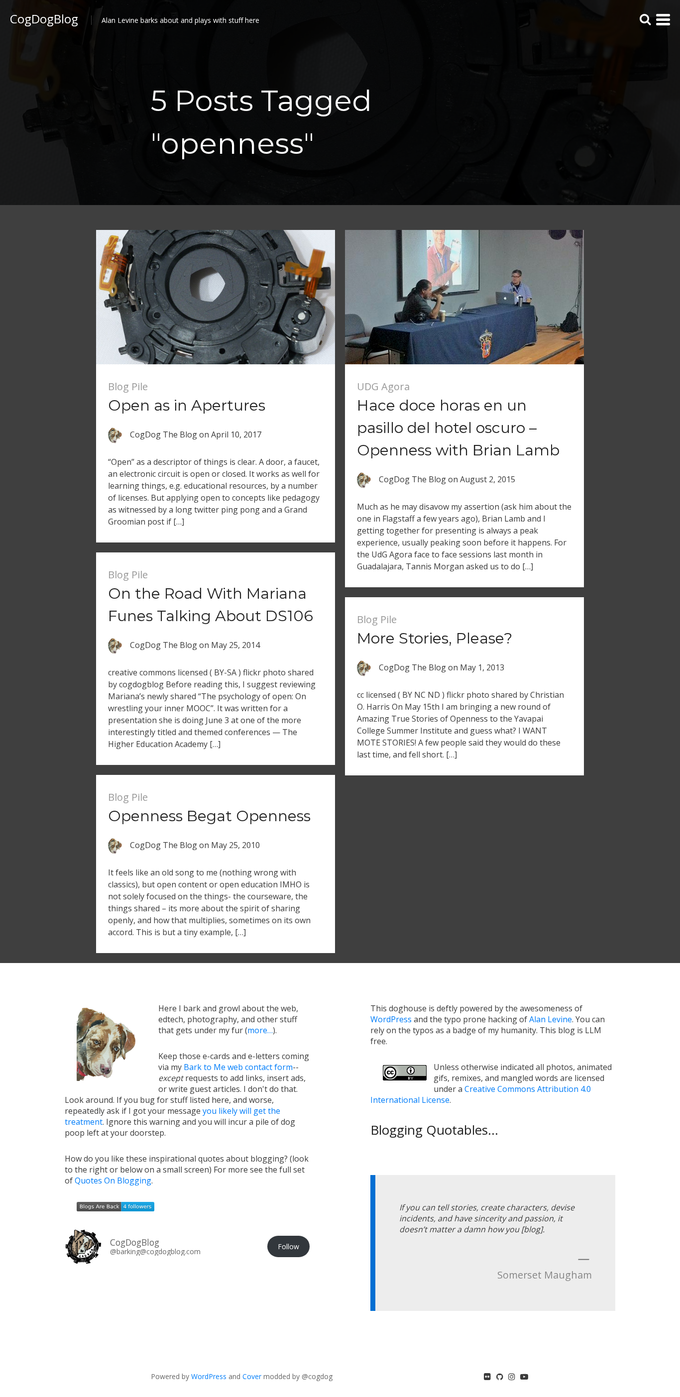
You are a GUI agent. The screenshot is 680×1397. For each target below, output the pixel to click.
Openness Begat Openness (209, 816)
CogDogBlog (44, 18)
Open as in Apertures (186, 405)
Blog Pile (128, 386)
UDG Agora (383, 386)
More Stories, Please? (434, 638)
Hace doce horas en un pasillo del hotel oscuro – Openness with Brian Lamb (458, 427)
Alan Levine (550, 1019)
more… (260, 1030)
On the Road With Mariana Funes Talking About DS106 (210, 604)
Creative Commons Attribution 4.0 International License (480, 1094)
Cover (251, 1376)
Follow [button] (288, 1246)
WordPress (391, 1019)
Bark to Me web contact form (238, 1067)
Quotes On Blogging (113, 1180)
